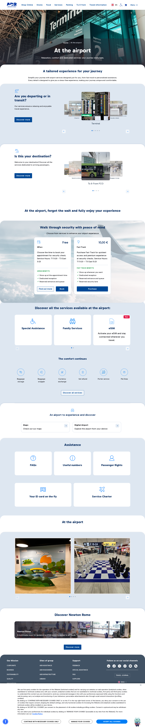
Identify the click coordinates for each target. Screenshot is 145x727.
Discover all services (72, 392)
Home (65, 43)
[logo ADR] (12, 5)
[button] (114, 5)
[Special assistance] (121, 5)
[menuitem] (11, 665)
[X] (119, 666)
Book (62, 289)
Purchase (92, 289)
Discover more (23, 119)
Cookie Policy (37, 714)
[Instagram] (125, 666)
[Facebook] (114, 666)
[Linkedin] (108, 666)
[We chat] (135, 666)
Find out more (45, 289)
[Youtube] (130, 666)
